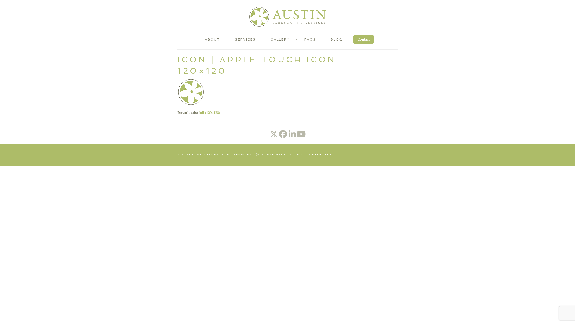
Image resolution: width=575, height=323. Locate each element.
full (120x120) (209, 112)
